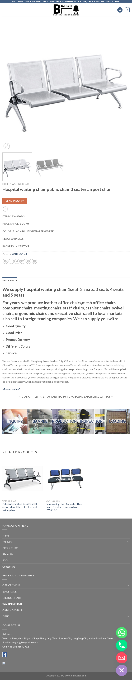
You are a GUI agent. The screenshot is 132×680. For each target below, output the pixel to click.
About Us (7, 554)
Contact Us (8, 566)
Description (9, 280)
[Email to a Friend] (22, 261)
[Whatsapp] (121, 632)
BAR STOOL (9, 591)
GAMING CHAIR (12, 610)
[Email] (121, 657)
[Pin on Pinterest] (28, 261)
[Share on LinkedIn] (34, 261)
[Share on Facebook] (11, 261)
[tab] (9, 280)
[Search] (120, 10)
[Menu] (4, 10)
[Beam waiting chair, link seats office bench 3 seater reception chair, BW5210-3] (66, 478)
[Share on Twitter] (17, 261)
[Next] (123, 86)
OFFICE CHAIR (11, 585)
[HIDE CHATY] (121, 670)
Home (5, 184)
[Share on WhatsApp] (5, 261)
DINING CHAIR (11, 597)
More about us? (11, 389)
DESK (5, 616)
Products (7, 541)
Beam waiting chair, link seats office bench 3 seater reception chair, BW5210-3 (64, 507)
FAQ (5, 560)
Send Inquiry (15, 200)
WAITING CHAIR (20, 184)
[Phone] (121, 645)
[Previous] (9, 86)
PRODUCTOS (10, 547)
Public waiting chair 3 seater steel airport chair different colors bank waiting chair (20, 507)
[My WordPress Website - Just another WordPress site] (66, 10)
